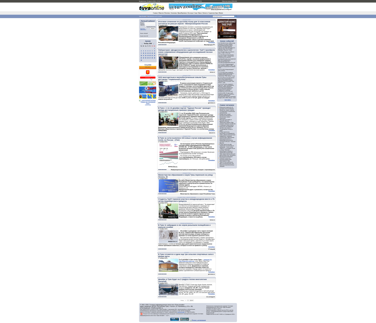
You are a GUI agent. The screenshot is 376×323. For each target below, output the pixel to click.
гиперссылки (180, 312)
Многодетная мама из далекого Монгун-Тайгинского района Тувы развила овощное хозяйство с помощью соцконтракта (227, 122)
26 (148, 57)
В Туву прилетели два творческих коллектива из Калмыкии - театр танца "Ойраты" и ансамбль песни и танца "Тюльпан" (227, 147)
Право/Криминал (182, 13)
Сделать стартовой (179, 1)
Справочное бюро (213, 13)
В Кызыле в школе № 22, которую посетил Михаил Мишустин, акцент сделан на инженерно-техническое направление (227, 110)
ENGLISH (234, 1)
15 (154, 53)
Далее (191, 300)
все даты (228, 100)
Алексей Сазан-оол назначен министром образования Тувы (225, 159)
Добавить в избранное (192, 1)
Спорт (195, 13)
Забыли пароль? (143, 29)
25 (145, 57)
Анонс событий (144, 33)
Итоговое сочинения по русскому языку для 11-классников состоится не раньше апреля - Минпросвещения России (184, 23)
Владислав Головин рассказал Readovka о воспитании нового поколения (226, 116)
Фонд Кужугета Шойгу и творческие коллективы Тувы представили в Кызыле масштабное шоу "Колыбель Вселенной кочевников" (227, 154)
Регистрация (142, 28)
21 (152, 55)
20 (150, 55)
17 (143, 55)
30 (141, 60)
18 (145, 55)
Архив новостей (144, 36)
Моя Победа (191, 197)
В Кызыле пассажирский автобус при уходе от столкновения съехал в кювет (226, 128)
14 (152, 53)
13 (150, 53)
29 (154, 57)
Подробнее (211, 42)
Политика (167, 13)
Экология (186, 48)
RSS (200, 1)
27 (150, 57)
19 (148, 55)
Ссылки (148, 65)
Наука (200, 13)
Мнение (221, 13)
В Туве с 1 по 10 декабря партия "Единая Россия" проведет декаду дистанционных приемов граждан (184, 109)
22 (154, 55)
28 (152, 57)
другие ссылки (148, 104)
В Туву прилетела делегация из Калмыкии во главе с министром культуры (227, 133)
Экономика (174, 13)
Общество (161, 13)
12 (148, 53)
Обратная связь (226, 1)
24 (143, 57)
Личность (205, 13)
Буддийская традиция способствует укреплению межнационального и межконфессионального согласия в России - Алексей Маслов (227, 139)
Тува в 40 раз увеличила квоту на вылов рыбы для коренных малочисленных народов (227, 164)
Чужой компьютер (150, 26)
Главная (155, 13)
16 (141, 55)
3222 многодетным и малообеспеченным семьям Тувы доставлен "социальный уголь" (182, 78)
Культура (190, 13)
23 (141, 57)
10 (143, 53)
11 (145, 53)
